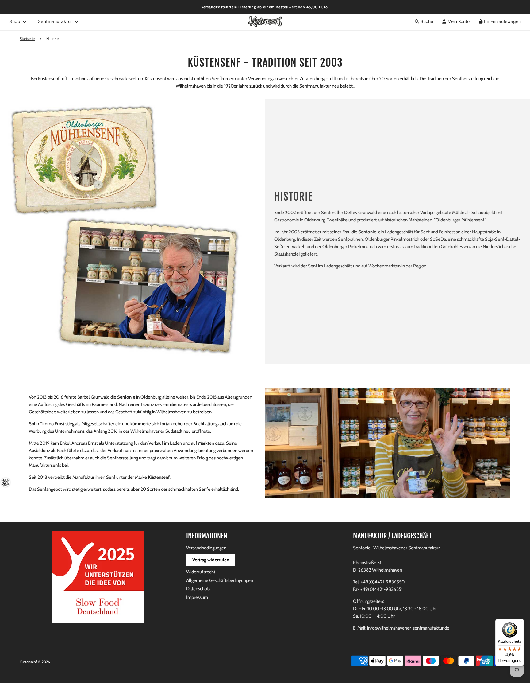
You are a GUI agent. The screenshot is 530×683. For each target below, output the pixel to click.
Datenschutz (198, 588)
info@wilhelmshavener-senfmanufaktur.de (408, 628)
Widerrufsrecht (200, 572)
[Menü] (520, 622)
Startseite (27, 38)
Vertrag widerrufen (210, 560)
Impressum (197, 597)
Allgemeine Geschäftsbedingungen (219, 580)
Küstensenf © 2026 (35, 661)
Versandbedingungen (206, 548)
